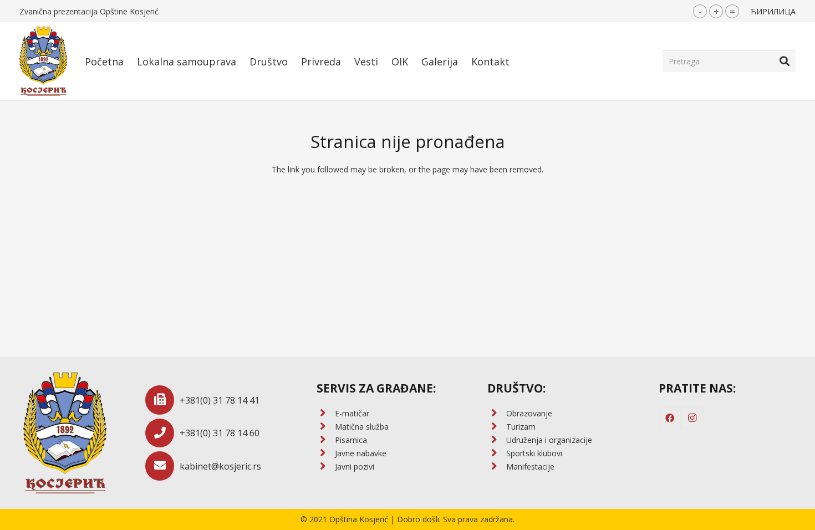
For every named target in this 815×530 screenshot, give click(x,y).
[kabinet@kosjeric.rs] (162, 466)
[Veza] (43, 61)
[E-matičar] (326, 413)
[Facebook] (670, 418)
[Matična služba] (326, 427)
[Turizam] (496, 427)
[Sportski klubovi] (496, 453)
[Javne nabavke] (326, 453)
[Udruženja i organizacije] (496, 440)
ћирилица (773, 11)
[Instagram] (692, 418)
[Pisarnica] (326, 440)
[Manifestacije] (496, 466)
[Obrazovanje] (496, 413)
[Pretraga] (784, 61)
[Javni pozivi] (326, 466)
